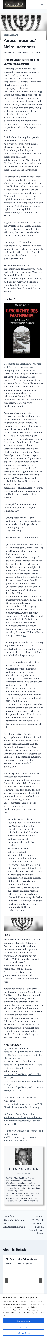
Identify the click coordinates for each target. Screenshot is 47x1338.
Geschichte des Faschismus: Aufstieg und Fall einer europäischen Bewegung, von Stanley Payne (22, 367)
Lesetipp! (9, 299)
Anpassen (23, 1327)
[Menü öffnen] (42, 4)
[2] (24, 635)
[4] (7, 727)
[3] (23, 406)
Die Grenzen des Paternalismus (21, 1259)
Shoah (24, 206)
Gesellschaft (11, 35)
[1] (40, 91)
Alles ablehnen (23, 1333)
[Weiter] (40, 1280)
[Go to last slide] (6, 1280)
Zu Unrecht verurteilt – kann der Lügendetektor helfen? (36, 1225)
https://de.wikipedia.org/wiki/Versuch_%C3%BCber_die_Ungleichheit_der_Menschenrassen (23, 1055)
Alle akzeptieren (23, 1321)
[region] (23, 1316)
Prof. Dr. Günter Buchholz (23, 1169)
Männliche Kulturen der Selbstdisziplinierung (14, 1221)
